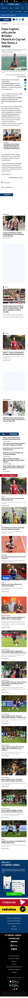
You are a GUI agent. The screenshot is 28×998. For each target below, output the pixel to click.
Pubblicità (14, 961)
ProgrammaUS (4, 8)
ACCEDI (25, 1)
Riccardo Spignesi (6, 471)
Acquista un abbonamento (14, 920)
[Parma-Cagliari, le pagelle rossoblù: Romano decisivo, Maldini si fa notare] (14, 797)
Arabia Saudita (6, 182)
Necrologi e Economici (14, 958)
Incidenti (26, 11)
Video (11, 8)
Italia (22, 8)
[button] (14, 19)
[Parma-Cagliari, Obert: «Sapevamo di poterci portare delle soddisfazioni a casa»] (14, 638)
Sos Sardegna (18, 11)
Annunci (14, 926)
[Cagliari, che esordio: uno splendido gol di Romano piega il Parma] (14, 828)
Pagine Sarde (14, 929)
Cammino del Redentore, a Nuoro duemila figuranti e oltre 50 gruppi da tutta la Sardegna (13, 234)
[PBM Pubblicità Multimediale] (14, 949)
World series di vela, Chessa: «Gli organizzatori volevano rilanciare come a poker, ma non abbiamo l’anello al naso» (12, 146)
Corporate (14, 972)
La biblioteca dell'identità (14, 923)
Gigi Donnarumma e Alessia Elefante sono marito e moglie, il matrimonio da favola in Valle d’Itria (14, 419)
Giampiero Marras (7, 360)
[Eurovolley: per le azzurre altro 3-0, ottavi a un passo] (14, 544)
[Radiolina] (14, 909)
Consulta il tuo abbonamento (14, 918)
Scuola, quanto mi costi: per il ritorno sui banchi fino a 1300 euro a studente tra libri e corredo (13, 309)
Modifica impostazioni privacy (14, 966)
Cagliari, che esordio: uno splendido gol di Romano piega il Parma (13, 841)
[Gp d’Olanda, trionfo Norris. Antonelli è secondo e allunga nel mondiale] (14, 515)
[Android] (14, 985)
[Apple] (14, 981)
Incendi (11, 11)
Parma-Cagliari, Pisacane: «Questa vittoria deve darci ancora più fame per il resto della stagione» (13, 683)
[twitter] (2, 1)
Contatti (14, 964)
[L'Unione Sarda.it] (14, 4)
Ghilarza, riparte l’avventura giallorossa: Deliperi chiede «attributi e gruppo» (13, 460)
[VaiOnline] (14, 946)
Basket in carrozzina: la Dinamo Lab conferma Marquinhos (13, 453)
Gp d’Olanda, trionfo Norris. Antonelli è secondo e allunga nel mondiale (14, 444)
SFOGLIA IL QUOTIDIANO (8, 15)
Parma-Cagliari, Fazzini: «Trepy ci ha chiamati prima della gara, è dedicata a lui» (13, 716)
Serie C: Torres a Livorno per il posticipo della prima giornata (13, 353)
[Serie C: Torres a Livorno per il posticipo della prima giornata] (14, 342)
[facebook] (4, 1)
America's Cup (8, 187)
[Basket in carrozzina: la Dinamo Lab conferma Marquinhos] (14, 571)
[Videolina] (14, 902)
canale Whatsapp (21, 76)
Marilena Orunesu (6, 238)
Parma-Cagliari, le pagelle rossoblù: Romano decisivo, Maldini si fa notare (12, 811)
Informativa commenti (14, 969)
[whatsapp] (7, 1)
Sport (6, 20)
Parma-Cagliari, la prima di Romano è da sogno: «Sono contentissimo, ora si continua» (12, 748)
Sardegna (17, 8)
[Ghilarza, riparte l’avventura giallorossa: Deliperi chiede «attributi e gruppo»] (14, 605)
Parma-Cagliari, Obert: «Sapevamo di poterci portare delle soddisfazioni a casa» (13, 467)
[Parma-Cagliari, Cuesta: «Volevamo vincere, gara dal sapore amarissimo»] (14, 767)
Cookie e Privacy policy (14, 955)
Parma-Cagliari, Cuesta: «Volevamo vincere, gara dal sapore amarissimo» (12, 780)
